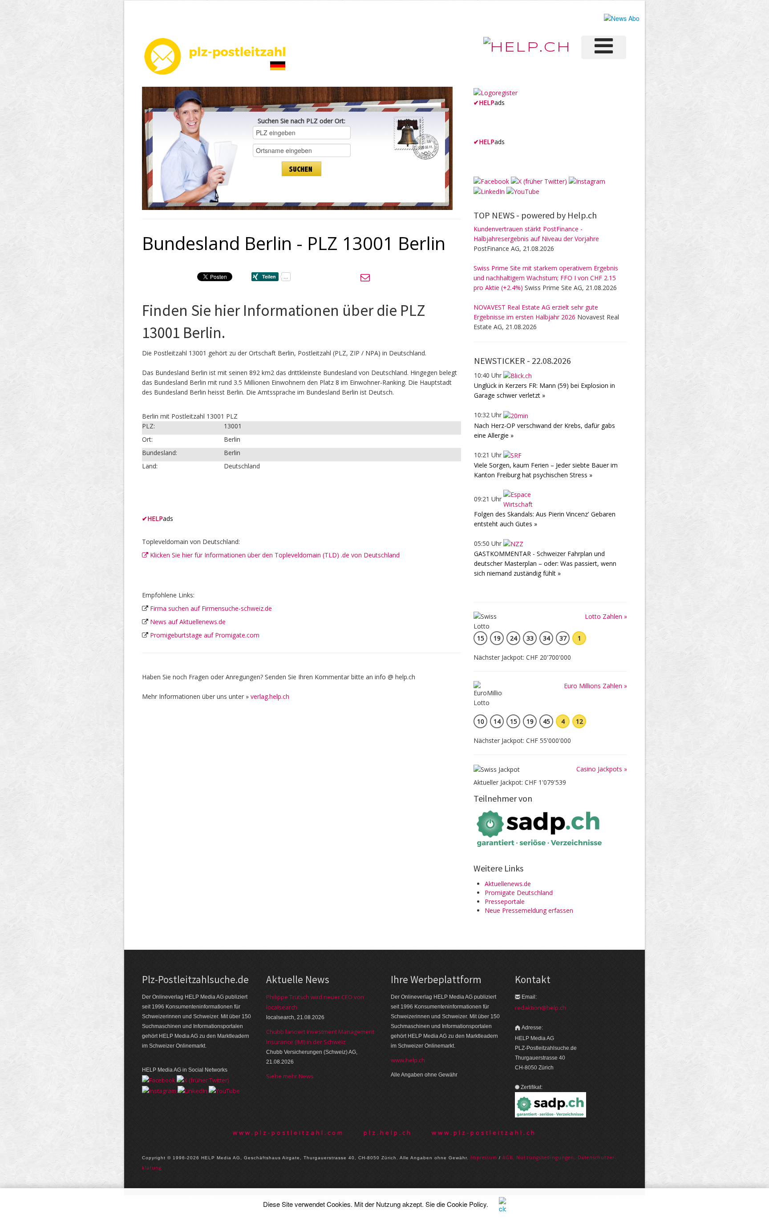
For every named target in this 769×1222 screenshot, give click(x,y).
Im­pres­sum (483, 1157)
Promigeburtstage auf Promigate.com (204, 635)
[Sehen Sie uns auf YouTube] (522, 191)
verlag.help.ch (270, 696)
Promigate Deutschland (519, 892)
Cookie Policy (466, 1204)
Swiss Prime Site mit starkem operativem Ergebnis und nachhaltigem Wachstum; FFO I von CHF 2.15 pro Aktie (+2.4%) (546, 278)
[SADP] (540, 827)
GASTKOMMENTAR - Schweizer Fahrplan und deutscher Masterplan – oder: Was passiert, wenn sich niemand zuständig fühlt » (545, 563)
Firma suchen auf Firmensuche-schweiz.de (211, 608)
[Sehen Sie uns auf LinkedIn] (489, 191)
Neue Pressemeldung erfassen (529, 910)
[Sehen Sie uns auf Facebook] (491, 181)
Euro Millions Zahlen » (595, 686)
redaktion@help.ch (540, 1008)
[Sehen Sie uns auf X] (539, 181)
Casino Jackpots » (601, 769)
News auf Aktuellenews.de (188, 621)
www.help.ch (408, 1060)
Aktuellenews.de (508, 883)
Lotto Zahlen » (606, 616)
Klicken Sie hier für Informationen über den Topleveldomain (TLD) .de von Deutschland (274, 555)
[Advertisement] (246, 497)
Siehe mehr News (290, 1076)
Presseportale (505, 901)
